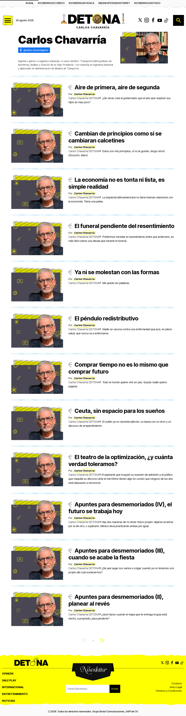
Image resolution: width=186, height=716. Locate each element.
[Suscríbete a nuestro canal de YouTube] (159, 20)
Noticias (8, 700)
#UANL (30, 3)
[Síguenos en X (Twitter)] (140, 20)
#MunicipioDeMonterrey (114, 3)
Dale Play (9, 680)
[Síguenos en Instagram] (146, 20)
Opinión (7, 673)
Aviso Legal (176, 687)
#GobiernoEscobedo (51, 3)
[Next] (102, 640)
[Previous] (84, 640)
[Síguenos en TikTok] (166, 20)
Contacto (176, 683)
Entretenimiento (15, 694)
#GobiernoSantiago (147, 3)
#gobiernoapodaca (81, 3)
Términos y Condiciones (168, 690)
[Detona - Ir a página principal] (93, 18)
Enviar (115, 688)
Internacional (13, 687)
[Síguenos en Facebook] (153, 20)
